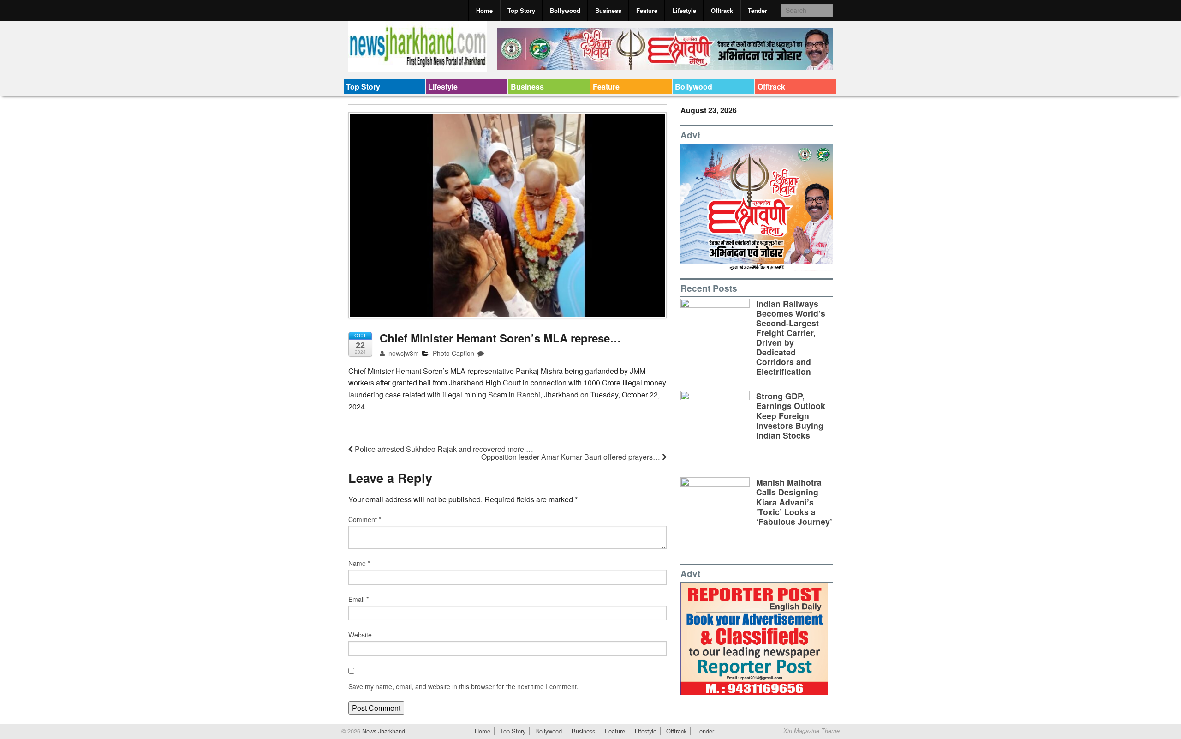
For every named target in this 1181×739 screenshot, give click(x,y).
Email (358, 599)
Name (359, 563)
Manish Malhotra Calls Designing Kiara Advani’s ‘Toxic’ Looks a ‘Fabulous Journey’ (794, 501)
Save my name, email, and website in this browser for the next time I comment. (463, 686)
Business (608, 10)
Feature (646, 10)
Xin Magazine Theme (811, 731)
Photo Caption (453, 353)
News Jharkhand (382, 731)
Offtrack (722, 10)
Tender (757, 10)
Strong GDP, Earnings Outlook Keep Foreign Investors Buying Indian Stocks (790, 415)
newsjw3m (403, 353)
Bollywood (565, 10)
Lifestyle (684, 10)
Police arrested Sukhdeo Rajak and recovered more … (443, 449)
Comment (364, 519)
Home (484, 10)
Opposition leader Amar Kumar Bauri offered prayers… (571, 456)
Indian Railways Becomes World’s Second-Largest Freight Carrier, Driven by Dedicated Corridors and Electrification (790, 338)
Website (360, 634)
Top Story (521, 10)
